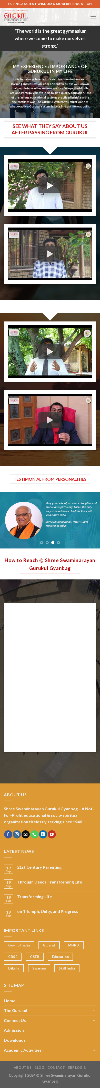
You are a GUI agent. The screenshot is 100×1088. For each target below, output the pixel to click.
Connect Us (15, 1020)
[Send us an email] (25, 834)
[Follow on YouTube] (52, 834)
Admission (14, 1030)
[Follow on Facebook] (8, 834)
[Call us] (34, 834)
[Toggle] (94, 1010)
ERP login (77, 1068)
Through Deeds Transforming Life (49, 881)
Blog (39, 1068)
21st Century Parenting (39, 867)
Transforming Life (34, 896)
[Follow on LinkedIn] (43, 834)
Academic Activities (23, 1050)
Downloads (15, 1040)
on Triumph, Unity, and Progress (47, 911)
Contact (56, 1068)
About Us (23, 1068)
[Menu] (93, 16)
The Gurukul (15, 1010)
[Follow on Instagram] (17, 834)
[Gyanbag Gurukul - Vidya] (39, 17)
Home (9, 1000)
